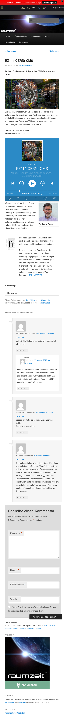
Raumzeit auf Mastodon (15, 712)
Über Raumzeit (21, 36)
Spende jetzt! (50, 2)
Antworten (22, 350)
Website (13, 599)
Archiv (47, 36)
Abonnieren (36, 36)
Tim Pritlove (31, 300)
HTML (30, 275)
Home (8, 36)
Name (14, 570)
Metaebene (9, 702)
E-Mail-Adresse (17, 584)
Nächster (54, 51)
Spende (22, 702)
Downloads (10, 42)
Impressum (23, 42)
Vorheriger (10, 51)
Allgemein (45, 300)
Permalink (45, 302)
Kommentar (16, 533)
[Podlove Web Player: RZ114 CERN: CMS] (32, 169)
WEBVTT (38, 275)
